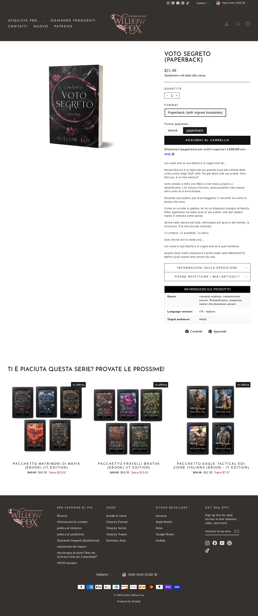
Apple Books (164, 521)
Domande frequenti (73, 20)
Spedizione (171, 75)
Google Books (165, 534)
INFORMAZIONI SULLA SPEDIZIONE (207, 267)
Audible (160, 540)
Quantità (173, 88)
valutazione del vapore (72, 546)
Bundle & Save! (116, 515)
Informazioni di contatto (72, 521)
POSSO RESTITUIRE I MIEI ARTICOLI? (207, 276)
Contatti (18, 26)
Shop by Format (116, 521)
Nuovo (41, 26)
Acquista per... (25, 20)
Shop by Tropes (116, 534)
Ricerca (62, 515)
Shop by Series (116, 528)
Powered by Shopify (129, 601)
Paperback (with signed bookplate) (195, 112)
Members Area (116, 540)
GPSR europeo (67, 563)
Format (171, 105)
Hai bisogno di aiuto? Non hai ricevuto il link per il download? (77, 554)
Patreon (63, 26)
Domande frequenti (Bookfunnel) (78, 540)
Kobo (159, 528)
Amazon (161, 515)
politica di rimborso (69, 528)
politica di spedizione (70, 534)
